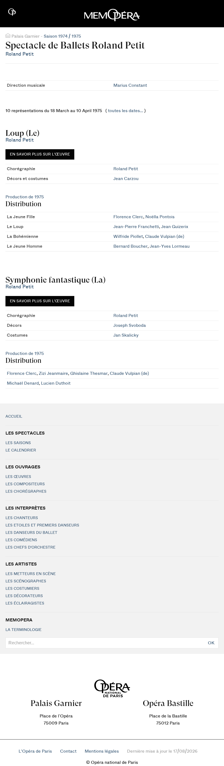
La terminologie (23, 630)
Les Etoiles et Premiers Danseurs (42, 525)
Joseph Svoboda (129, 325)
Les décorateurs (24, 596)
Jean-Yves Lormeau (170, 246)
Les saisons (18, 443)
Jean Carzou (125, 178)
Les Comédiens (21, 540)
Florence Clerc (128, 217)
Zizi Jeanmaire (53, 373)
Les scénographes (25, 581)
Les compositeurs (25, 484)
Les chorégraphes (25, 491)
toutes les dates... (125, 111)
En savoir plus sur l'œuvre (40, 154)
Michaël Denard (23, 383)
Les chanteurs (21, 518)
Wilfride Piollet (128, 236)
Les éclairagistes (24, 603)
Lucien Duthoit (55, 383)
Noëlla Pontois (160, 217)
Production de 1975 (24, 197)
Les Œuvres (18, 477)
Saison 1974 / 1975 (62, 36)
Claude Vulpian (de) (164, 236)
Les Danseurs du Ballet (31, 533)
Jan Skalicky (125, 335)
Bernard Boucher (130, 246)
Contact (68, 751)
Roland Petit (19, 54)
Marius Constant (130, 85)
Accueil (13, 416)
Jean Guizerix (174, 227)
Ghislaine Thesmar (89, 373)
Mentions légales (102, 751)
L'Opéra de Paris (35, 751)
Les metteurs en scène (30, 574)
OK (211, 643)
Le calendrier (20, 450)
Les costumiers (22, 589)
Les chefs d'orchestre (30, 547)
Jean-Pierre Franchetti (136, 227)
